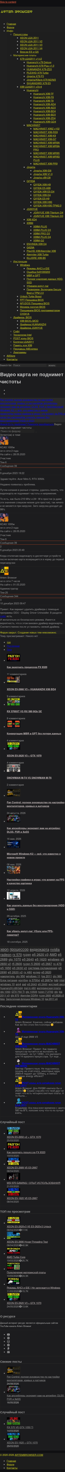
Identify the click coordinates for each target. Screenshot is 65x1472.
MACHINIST (33, 125)
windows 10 (7, 984)
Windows (25, 265)
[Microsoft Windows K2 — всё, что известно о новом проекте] (13, 847)
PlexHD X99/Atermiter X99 (41, 251)
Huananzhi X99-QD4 (44, 121)
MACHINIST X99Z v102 (46, 128)
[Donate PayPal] (8, 1348)
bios (2, 999)
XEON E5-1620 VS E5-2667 (22, 1198)
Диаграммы (19, 352)
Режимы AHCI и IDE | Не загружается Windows (33, 1287)
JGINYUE (32, 209)
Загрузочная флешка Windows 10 (25, 999)
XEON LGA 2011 (29, 37)
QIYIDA (31, 181)
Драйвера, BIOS (22, 317)
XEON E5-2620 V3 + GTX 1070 (24, 755)
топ (9, 642)
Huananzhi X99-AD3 (44, 107)
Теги (9, 649)
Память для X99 (22, 345)
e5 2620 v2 (15, 972)
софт (3, 616)
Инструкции (20, 261)
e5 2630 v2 (19, 968)
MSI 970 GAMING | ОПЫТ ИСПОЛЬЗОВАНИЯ (33, 1182)
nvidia (55, 949)
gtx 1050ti (31, 991)
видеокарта (39, 949)
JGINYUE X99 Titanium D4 (48, 212)
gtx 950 (20, 976)
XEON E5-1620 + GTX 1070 (22, 1442)
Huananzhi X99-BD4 (44, 111)
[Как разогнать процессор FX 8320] (13, 660)
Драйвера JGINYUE (31, 327)
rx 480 (28, 972)
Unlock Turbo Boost (31, 296)
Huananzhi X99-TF (43, 93)
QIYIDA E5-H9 (41, 198)
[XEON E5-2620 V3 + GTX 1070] (13, 748)
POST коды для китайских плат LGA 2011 (38, 1084)
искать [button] (52, 365)
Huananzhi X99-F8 (43, 97)
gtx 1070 (14, 959)
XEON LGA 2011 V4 (31, 48)
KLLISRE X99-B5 (36, 258)
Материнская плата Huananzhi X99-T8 (39, 1018)
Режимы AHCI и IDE (38, 268)
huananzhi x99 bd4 (11, 988)
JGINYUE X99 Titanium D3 (48, 216)
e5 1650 (5, 968)
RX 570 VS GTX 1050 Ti (20, 1427)
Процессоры (20, 34)
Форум (10, 27)
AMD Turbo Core (16, 1257)
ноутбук (23, 980)
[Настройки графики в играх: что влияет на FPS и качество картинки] (13, 872)
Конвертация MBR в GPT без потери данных (34, 733)
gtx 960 (57, 976)
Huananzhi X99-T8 (43, 100)
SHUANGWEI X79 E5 (39, 83)
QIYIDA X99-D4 (42, 195)
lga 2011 (46, 976)
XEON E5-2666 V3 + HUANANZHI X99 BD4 (31, 689)
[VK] (8, 1338)
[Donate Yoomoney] (8, 1352)
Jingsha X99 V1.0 (42, 174)
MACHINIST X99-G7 (44, 139)
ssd (24, 984)
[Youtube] (8, 1334)
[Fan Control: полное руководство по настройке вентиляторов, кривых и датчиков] (13, 795)
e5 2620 (46, 972)
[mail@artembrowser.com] (8, 1341)
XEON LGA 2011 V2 (31, 41)
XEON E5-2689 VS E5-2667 (22, 1167)
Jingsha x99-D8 (41, 177)
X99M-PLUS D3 (42, 230)
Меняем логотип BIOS (32, 306)
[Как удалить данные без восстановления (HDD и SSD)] (13, 898)
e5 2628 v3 (58, 995)
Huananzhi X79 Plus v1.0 (40, 65)
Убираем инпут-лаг (37, 286)
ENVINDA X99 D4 (36, 244)
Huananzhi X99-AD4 (44, 104)
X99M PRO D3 (41, 233)
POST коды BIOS (23, 338)
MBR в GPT (33, 275)
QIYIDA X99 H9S (42, 202)
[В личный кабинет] (4, 443)
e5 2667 (46, 964)
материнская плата (49, 988)
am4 (18, 984)
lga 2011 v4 (51, 999)
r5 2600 (17, 964)
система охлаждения (42, 968)
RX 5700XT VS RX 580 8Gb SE (24, 711)
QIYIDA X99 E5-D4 (43, 191)
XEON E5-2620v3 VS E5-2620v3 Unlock (29, 1226)
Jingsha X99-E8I (42, 170)
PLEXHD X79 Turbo (37, 72)
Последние (13, 646)
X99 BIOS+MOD (29, 320)
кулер (36, 972)
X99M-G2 (38, 240)
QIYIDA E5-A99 (41, 188)
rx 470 (57, 964)
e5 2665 (43, 984)
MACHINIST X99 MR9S (46, 153)
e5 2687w (47, 980)
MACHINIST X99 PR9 (45, 163)
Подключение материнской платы (26, 1272)
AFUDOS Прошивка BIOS (35, 303)
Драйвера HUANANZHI (33, 324)
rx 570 (17, 954)
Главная (11, 23)
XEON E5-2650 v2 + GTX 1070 (24, 1137)
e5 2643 (32, 984)
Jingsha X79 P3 (35, 76)
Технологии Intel (22, 334)
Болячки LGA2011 (23, 341)
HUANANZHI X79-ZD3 (39, 69)
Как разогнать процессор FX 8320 (27, 667)
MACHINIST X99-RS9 (45, 132)
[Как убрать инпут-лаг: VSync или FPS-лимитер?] (13, 924)
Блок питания (8, 980)
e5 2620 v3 (40, 954)
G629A (30, 247)
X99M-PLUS (40, 226)
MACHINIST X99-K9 (44, 135)
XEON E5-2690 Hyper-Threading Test (27, 1241)
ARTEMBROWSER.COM (29, 1455)
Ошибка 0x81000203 (38, 272)
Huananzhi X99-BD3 (44, 114)
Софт (16, 331)
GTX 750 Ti (18, 991)
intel (61, 980)
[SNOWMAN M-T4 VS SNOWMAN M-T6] (13, 771)
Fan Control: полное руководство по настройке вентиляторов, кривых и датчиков (35, 804)
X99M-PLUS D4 (42, 237)
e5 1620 (41, 959)
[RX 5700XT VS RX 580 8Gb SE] (13, 704)
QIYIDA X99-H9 (42, 184)
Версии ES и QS (29, 51)
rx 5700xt (34, 980)
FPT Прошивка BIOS (32, 299)
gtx (56, 991)
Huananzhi (32, 90)
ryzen (27, 954)
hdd (56, 980)
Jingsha (31, 167)
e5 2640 (28, 959)
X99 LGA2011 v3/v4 (31, 86)
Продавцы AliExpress (25, 348)
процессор (19, 949)
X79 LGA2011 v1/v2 (31, 58)
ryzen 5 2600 (31, 964)
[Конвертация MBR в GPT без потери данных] (13, 726)
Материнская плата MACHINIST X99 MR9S (37, 1045)
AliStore (11, 355)
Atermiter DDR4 (29, 995)
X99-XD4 (32, 219)
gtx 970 (15, 995)
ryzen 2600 (45, 995)
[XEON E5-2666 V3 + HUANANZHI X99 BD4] (13, 682)
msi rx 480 (30, 988)
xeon (4, 949)
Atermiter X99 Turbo (37, 254)
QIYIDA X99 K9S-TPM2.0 (47, 205)
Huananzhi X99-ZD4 (44, 118)
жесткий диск (56, 984)
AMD (53, 954)
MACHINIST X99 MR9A (46, 142)
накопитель (7, 976)
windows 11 (33, 976)
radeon (6, 954)
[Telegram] (8, 1345)
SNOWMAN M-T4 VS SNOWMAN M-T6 (29, 778)
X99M (30, 223)
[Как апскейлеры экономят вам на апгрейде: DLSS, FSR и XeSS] (13, 821)
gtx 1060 (5, 991)
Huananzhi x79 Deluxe (39, 62)
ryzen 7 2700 (45, 991)
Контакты (12, 359)
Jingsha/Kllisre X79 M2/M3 (41, 79)
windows (54, 959)
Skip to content (8, 1)
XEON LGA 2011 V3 (31, 44)
